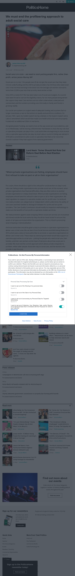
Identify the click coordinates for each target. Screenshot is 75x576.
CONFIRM (23, 314)
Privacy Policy (48, 321)
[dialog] (37, 288)
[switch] (61, 286)
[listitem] (37, 282)
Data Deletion (26, 321)
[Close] (71, 255)
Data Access (37, 321)
